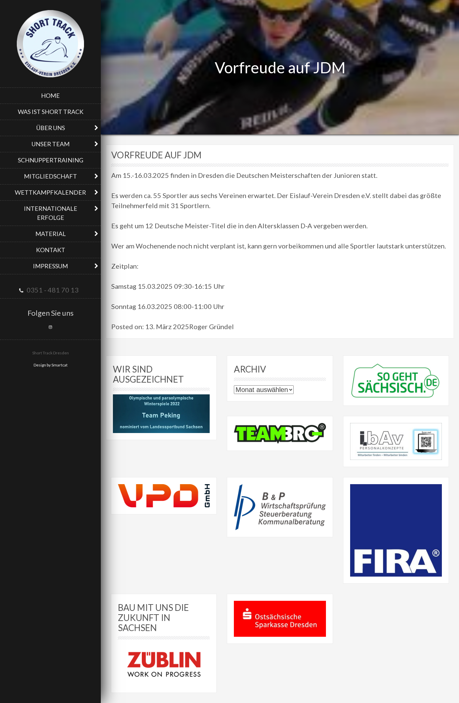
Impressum (50, 266)
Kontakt (50, 249)
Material (50, 233)
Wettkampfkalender (50, 192)
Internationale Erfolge (50, 213)
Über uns (50, 127)
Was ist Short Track (50, 111)
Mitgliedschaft (50, 176)
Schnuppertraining (50, 160)
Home (50, 95)
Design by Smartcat (51, 364)
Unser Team (51, 144)
